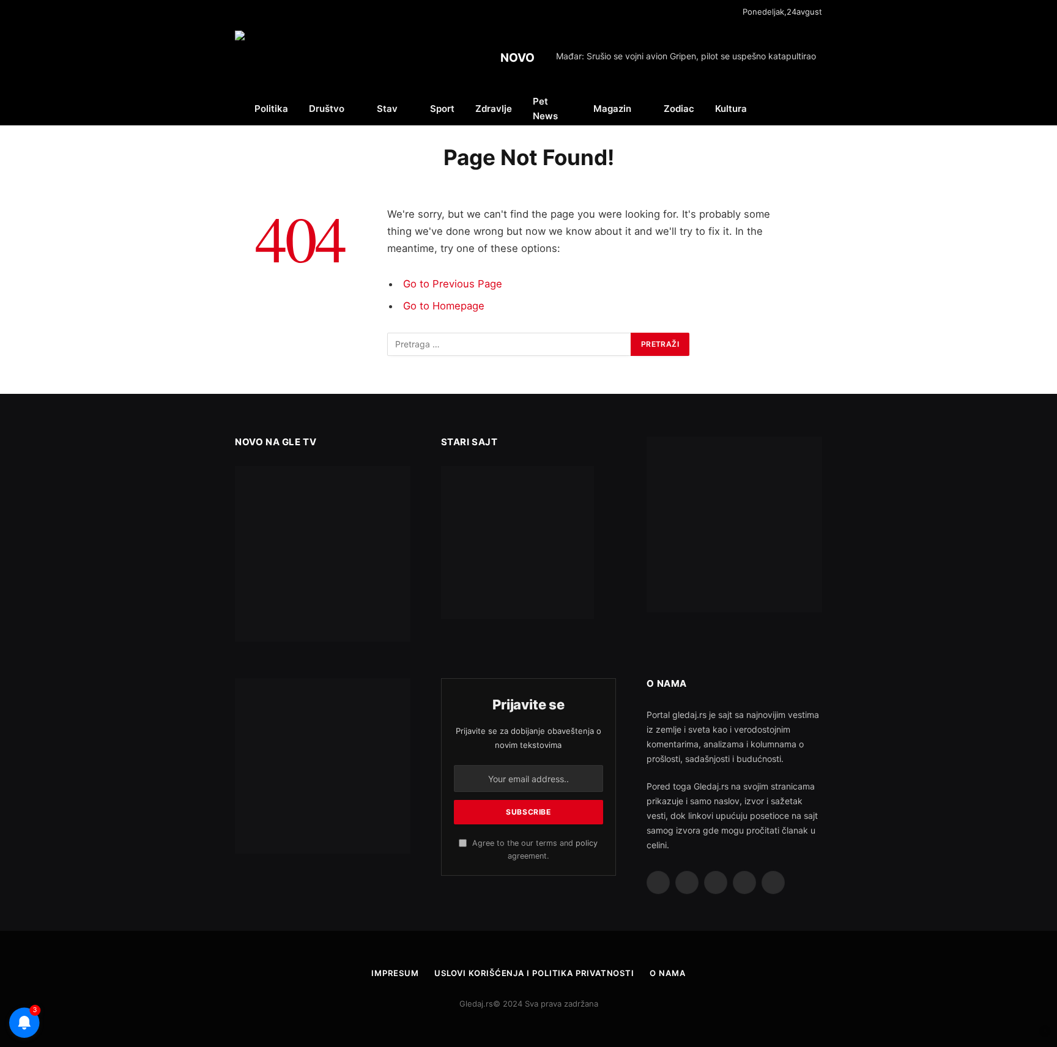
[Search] (821, 108)
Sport (442, 108)
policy (587, 843)
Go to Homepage (443, 306)
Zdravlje (493, 108)
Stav (387, 108)
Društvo (326, 108)
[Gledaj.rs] (304, 58)
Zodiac (679, 108)
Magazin (612, 108)
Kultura (731, 108)
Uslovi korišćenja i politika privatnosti (534, 973)
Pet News (545, 108)
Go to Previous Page (452, 284)
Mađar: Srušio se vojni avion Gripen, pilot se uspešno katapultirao (686, 56)
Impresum (394, 973)
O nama (667, 973)
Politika (271, 108)
